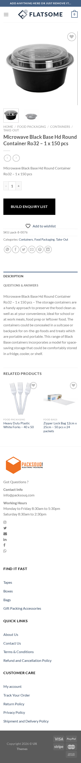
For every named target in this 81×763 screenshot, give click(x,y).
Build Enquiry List (29, 206)
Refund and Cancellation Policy (27, 660)
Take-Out (11, 130)
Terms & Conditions (18, 652)
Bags (7, 600)
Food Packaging (31, 126)
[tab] (40, 276)
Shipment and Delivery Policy (26, 721)
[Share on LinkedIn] (48, 249)
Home (8, 126)
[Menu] (6, 14)
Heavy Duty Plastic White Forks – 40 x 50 (18, 425)
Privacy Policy (14, 712)
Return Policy (13, 704)
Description (13, 276)
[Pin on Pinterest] (40, 249)
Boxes (8, 591)
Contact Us (12, 643)
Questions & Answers (20, 285)
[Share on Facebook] (15, 249)
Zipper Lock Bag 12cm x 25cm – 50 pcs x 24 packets (60, 427)
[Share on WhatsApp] (7, 249)
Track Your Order (16, 695)
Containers (60, 126)
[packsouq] (40, 14)
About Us (10, 634)
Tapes (7, 582)
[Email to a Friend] (32, 249)
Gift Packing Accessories (22, 608)
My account (12, 686)
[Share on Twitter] (23, 249)
